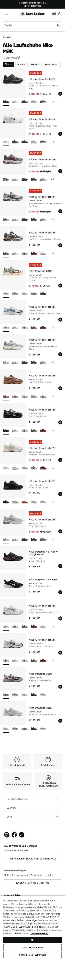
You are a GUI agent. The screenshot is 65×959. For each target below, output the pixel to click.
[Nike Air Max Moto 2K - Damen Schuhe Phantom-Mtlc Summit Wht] (43, 253)
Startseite (7, 37)
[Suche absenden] (58, 25)
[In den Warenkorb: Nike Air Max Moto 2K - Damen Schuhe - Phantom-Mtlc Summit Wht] (60, 460)
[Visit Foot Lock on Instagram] (7, 835)
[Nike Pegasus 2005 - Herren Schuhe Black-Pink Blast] (43, 294)
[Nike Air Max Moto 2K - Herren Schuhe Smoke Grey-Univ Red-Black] (43, 102)
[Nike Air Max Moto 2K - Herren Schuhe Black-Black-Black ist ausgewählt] (6, 502)
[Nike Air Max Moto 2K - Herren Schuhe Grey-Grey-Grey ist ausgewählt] (6, 539)
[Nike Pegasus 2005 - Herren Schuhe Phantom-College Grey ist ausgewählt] (6, 695)
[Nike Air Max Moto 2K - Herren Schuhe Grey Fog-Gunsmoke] (34, 396)
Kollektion (49, 64)
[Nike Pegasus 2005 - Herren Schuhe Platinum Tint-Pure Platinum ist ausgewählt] (6, 729)
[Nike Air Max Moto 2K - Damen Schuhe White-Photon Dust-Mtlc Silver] (15, 253)
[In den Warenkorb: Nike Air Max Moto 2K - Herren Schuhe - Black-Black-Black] (60, 494)
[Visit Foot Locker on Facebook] (14, 835)
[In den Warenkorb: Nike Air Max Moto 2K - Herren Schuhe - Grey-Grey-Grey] (60, 531)
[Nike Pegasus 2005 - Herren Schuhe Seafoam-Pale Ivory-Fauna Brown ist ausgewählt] (6, 294)
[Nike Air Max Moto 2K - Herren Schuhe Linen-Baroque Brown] (43, 396)
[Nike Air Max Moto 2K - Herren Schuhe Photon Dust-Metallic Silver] (24, 396)
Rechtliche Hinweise (17, 798)
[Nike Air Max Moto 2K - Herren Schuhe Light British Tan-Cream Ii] (24, 502)
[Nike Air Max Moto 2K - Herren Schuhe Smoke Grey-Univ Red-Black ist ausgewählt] (6, 179)
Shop (9, 816)
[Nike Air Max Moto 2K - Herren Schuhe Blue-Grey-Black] (24, 102)
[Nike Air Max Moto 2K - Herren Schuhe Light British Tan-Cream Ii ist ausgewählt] (6, 396)
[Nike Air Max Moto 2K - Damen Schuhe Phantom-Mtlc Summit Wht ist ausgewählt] (6, 468)
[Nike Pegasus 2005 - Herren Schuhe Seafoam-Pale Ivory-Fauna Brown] (43, 695)
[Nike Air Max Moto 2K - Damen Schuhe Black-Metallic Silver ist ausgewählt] (6, 431)
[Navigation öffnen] (6, 13)
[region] (32, 4)
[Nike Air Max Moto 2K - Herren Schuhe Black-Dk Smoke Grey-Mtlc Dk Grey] (24, 142)
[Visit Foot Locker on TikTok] (21, 835)
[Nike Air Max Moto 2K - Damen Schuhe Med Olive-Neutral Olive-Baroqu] (34, 328)
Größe (20, 64)
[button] (18, 57)
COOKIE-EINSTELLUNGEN (32, 954)
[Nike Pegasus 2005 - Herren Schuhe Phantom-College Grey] (34, 294)
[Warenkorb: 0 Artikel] (59, 13)
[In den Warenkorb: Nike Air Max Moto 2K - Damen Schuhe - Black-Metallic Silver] (60, 422)
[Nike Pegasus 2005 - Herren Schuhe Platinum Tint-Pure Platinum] (24, 294)
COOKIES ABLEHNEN (32, 947)
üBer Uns (11, 807)
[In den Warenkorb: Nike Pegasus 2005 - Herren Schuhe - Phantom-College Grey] (60, 687)
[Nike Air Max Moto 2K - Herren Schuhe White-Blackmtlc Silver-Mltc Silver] (15, 102)
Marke (34, 64)
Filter (7, 64)
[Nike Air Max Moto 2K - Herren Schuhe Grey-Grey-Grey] (34, 102)
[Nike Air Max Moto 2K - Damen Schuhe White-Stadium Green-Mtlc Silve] (24, 253)
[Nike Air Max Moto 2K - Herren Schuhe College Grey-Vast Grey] (15, 396)
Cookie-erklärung (39, 933)
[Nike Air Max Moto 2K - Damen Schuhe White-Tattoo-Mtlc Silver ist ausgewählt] (6, 661)
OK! (32, 940)
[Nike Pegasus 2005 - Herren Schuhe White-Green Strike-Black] (15, 294)
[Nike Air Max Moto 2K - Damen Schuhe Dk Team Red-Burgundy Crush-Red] (34, 253)
